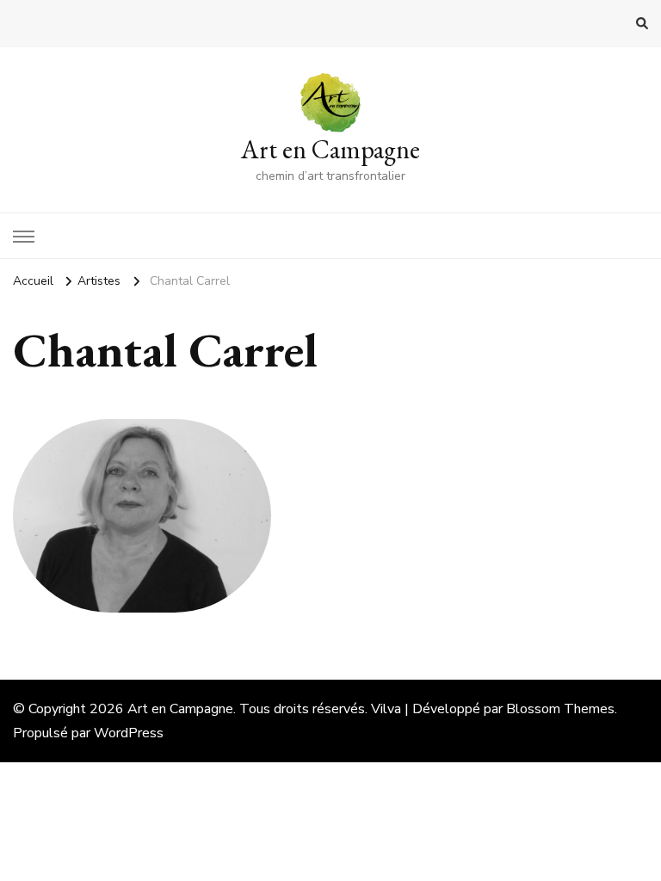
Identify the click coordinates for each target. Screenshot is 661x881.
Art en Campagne (330, 149)
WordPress (129, 733)
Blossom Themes (560, 708)
